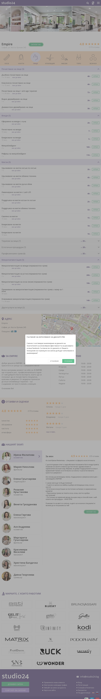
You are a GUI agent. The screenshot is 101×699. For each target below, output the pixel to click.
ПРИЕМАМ (68, 361)
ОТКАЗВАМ (54, 361)
